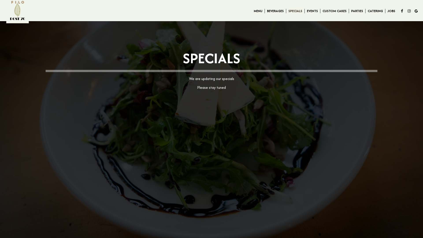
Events (312, 11)
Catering (375, 11)
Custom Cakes (335, 11)
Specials (295, 11)
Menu (258, 11)
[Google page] (416, 11)
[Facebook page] (402, 11)
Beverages (275, 11)
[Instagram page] (409, 11)
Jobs (391, 11)
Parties (357, 11)
